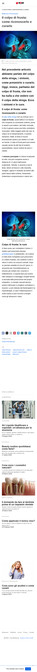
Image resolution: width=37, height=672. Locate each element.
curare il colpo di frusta (19, 352)
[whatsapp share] (22, 333)
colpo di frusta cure (18, 350)
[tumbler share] (26, 333)
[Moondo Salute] (20, 3)
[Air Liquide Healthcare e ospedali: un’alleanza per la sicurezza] (18, 410)
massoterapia (6, 354)
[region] (18, 195)
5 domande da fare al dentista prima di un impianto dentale (18, 503)
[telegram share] (29, 333)
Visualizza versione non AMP (26, 638)
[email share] (10, 333)
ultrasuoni (15, 354)
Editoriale (5, 442)
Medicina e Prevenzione (10, 13)
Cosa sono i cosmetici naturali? (14, 466)
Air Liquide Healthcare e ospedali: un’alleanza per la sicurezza (17, 427)
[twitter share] (7, 333)
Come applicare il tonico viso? (18, 521)
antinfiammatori (8, 254)
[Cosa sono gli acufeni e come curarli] (18, 570)
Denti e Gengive (7, 497)
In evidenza (6, 420)
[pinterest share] (14, 333)
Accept (28, 669)
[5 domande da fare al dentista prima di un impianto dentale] (18, 486)
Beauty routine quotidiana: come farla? (16, 447)
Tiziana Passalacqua (8, 341)
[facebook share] (3, 333)
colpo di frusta (6, 350)
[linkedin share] (18, 333)
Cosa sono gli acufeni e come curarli (18, 586)
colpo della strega (10, 117)
